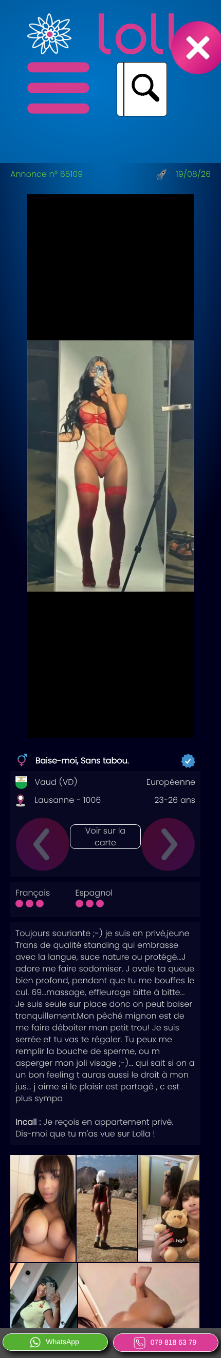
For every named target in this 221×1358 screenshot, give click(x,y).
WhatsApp (62, 1341)
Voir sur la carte (105, 836)
